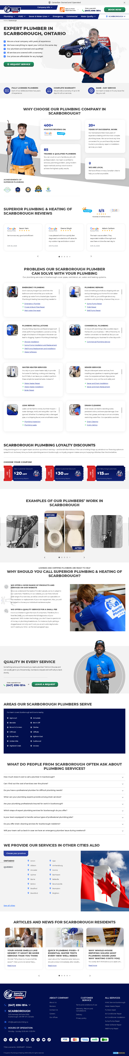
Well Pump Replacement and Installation (40, 349)
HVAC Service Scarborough (115, 1002)
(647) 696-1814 (93, 10)
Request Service (20, 64)
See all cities (9, 906)
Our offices (54, 1017)
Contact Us (54, 1010)
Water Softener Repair (113, 1025)
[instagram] (27, 1039)
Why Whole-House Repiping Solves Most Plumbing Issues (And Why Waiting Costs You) (104, 954)
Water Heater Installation (33, 387)
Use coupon (8, 474)
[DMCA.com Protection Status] (119, 1053)
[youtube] (43, 1039)
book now (114, 9)
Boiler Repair (29, 390)
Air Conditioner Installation (115, 1017)
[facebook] (10, 1039)
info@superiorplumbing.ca (18, 1022)
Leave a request (45, 684)
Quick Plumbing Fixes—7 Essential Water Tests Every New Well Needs (63, 953)
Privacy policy (81, 1018)
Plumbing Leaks (30, 425)
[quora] (5, 1039)
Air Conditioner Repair (113, 1014)
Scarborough (116, 16)
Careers (52, 1014)
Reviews (53, 1006)
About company (59, 998)
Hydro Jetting (92, 425)
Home (6, 20)
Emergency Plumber (32, 304)
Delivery (79, 1014)
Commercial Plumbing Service (98, 342)
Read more (11, 966)
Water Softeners (30, 352)
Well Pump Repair (94, 310)
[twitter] (16, 1039)
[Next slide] (91, 256)
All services (112, 998)
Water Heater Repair (32, 383)
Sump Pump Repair (94, 304)
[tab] (59, 256)
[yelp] (38, 1039)
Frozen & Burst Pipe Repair (34, 307)
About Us (53, 1002)
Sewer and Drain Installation (97, 383)
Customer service (87, 999)
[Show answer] (122, 777)
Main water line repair (32, 310)
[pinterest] (21, 1039)
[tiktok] (49, 1039)
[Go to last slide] (38, 256)
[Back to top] (123, 1043)
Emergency (58, 16)
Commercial (72, 16)
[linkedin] (32, 1039)
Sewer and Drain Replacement (98, 387)
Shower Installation (31, 342)
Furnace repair (110, 1010)
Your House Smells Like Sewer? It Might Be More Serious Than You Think (23, 953)
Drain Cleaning (92, 422)
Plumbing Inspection (32, 422)
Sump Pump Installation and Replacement (40, 345)
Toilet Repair (91, 307)
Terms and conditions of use (86, 1005)
